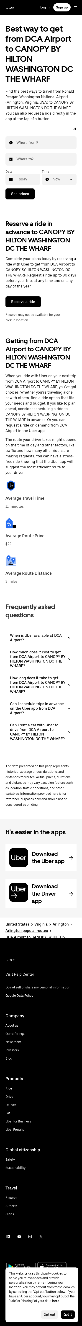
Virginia (41, 924)
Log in (45, 7)
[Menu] (76, 7)
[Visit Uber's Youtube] (19, 1236)
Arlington (61, 924)
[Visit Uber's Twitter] (41, 1236)
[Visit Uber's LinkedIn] (8, 1236)
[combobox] (16, 142)
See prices (20, 194)
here (55, 1301)
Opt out (49, 1314)
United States (17, 924)
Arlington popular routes (26, 931)
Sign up (62, 7)
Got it (68, 1314)
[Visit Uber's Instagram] (30, 1236)
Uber (10, 7)
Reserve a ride (23, 302)
